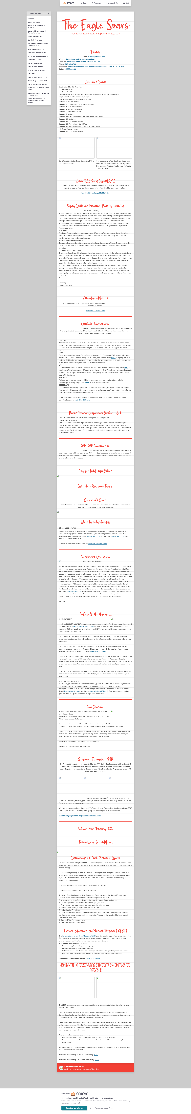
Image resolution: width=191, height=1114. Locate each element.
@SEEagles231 (71, 69)
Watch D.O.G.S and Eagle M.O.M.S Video (95, 193)
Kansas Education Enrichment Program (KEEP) (79, 936)
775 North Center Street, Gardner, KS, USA (83, 62)
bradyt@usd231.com (82, 400)
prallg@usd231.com (118, 536)
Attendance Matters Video (95, 311)
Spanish (97, 958)
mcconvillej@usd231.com (98, 691)
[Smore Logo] (68, 3)
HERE (113, 358)
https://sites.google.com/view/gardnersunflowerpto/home (80, 816)
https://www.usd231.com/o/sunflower (81, 59)
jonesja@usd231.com (98, 651)
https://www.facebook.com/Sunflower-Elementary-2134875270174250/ (96, 67)
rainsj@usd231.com (94, 536)
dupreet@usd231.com (72, 691)
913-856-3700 (70, 64)
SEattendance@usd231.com (83, 627)
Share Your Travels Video (97, 544)
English (87, 958)
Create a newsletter (74, 1108)
